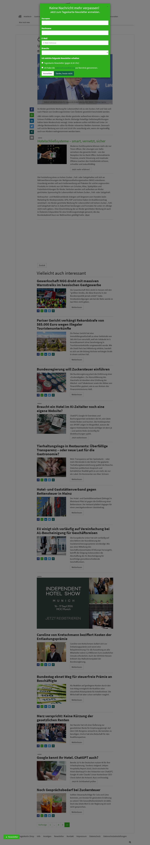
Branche (45, 48)
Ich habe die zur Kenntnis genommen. (71, 67)
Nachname (46, 28)
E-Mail (45, 38)
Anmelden (47, 73)
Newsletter (13, 836)
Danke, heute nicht (64, 73)
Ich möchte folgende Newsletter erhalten (60, 58)
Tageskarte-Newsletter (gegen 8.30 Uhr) (61, 63)
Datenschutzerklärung (65, 67)
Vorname (46, 18)
